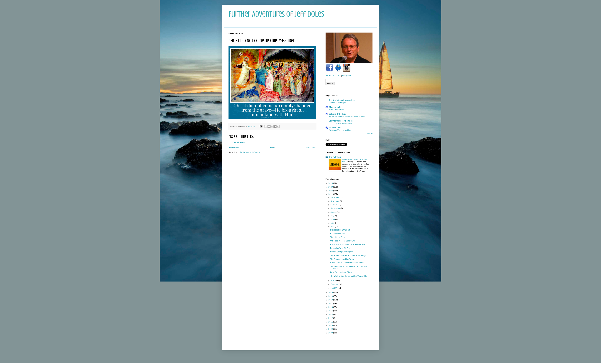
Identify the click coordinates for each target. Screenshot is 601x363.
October (334, 205)
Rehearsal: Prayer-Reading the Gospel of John (347, 116)
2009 (330, 329)
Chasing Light (335, 107)
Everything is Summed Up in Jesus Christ (347, 244)
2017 (330, 303)
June (333, 219)
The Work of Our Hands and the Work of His (348, 276)
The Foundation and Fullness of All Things (348, 255)
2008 (330, 333)
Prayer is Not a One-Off (340, 230)
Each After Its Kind (338, 233)
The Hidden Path (337, 237)
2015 (330, 311)
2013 (330, 314)
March (333, 280)
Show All (369, 133)
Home (272, 148)
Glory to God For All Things (341, 121)
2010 (330, 325)
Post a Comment (239, 142)
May (333, 223)
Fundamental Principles (338, 103)
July (332, 216)
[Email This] (266, 126)
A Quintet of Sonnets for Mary (340, 130)
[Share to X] (272, 126)
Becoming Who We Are (340, 248)
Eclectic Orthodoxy (337, 114)
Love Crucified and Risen (341, 272)
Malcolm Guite (335, 128)
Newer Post (234, 148)
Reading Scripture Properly (341, 252)
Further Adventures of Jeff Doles (276, 14)
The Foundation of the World (342, 259)
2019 (330, 296)
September (335, 208)
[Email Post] (261, 126)
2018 (330, 300)
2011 (330, 322)
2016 (330, 307)
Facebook (330, 75)
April (333, 227)
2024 (330, 183)
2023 (330, 187)
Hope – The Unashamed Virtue (340, 123)
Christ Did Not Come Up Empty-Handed (347, 263)
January (334, 288)
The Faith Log (335, 157)
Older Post (310, 148)
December (335, 197)
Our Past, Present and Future (342, 241)
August (334, 212)
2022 (330, 191)
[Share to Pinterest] (278, 126)
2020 (330, 292)
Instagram (346, 75)
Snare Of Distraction (336, 109)
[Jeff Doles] (349, 48)
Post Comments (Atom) (250, 152)
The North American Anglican (342, 100)
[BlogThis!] (269, 126)
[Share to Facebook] (275, 126)
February (335, 284)
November (335, 201)
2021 (330, 194)
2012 (330, 318)
